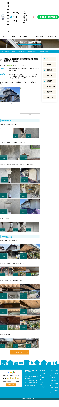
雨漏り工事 (50, 97)
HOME (43, 370)
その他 (49, 65)
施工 (4, 36)
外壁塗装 (9, 65)
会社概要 (53, 380)
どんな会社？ (24, 36)
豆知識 (53, 378)
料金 (13, 36)
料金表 (43, 387)
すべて (49, 59)
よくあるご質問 (38, 36)
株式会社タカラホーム (8, 17)
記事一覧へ (20, 352)
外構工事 (49, 75)
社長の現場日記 (25, 21)
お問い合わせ (52, 36)
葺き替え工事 (51, 86)
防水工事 (49, 92)
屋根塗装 (49, 81)
